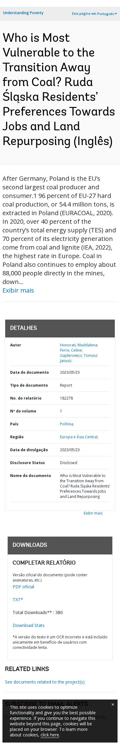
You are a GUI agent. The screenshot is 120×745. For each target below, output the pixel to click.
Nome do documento (30, 475)
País (14, 424)
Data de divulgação (29, 449)
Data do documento (29, 372)
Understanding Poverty (23, 12)
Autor (15, 345)
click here (50, 735)
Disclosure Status (27, 462)
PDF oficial (23, 586)
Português (105, 14)
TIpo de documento (29, 385)
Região (17, 437)
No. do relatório (26, 398)
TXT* (18, 599)
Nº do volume (23, 411)
